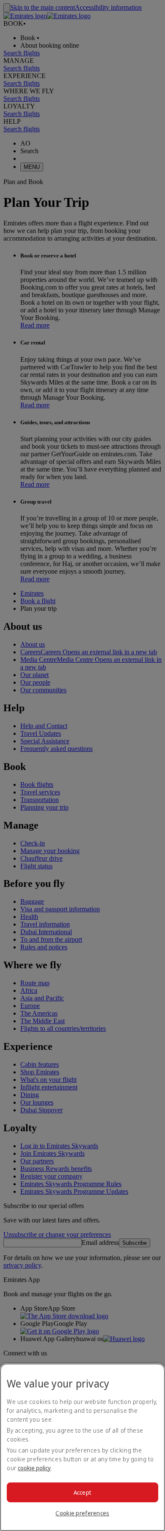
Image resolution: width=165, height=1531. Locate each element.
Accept (83, 1492)
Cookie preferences (82, 1513)
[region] (82, 1447)
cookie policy (34, 1468)
